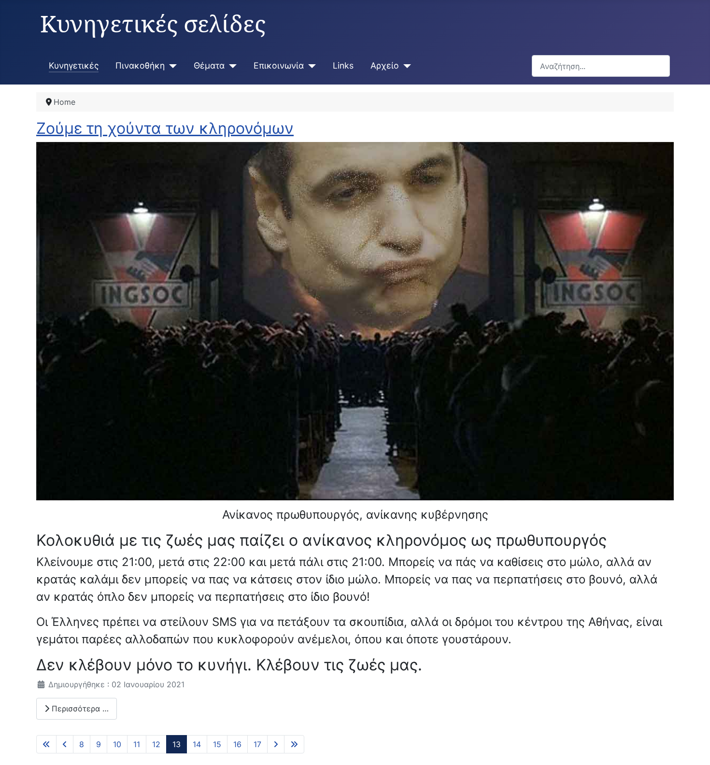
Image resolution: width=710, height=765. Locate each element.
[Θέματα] (231, 65)
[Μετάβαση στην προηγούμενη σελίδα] (64, 744)
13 (176, 744)
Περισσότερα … (79, 708)
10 (117, 744)
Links (343, 65)
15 (217, 744)
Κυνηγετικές (74, 65)
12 (156, 744)
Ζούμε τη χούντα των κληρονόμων (165, 128)
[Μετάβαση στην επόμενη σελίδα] (275, 744)
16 (237, 744)
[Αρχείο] (405, 65)
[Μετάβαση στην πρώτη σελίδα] (46, 744)
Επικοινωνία (279, 65)
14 (197, 744)
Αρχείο (384, 65)
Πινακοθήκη (140, 65)
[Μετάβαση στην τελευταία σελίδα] (294, 744)
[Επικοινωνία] (310, 65)
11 (136, 744)
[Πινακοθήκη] (171, 65)
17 (257, 744)
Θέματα (209, 65)
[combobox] (601, 66)
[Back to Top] (693, 747)
